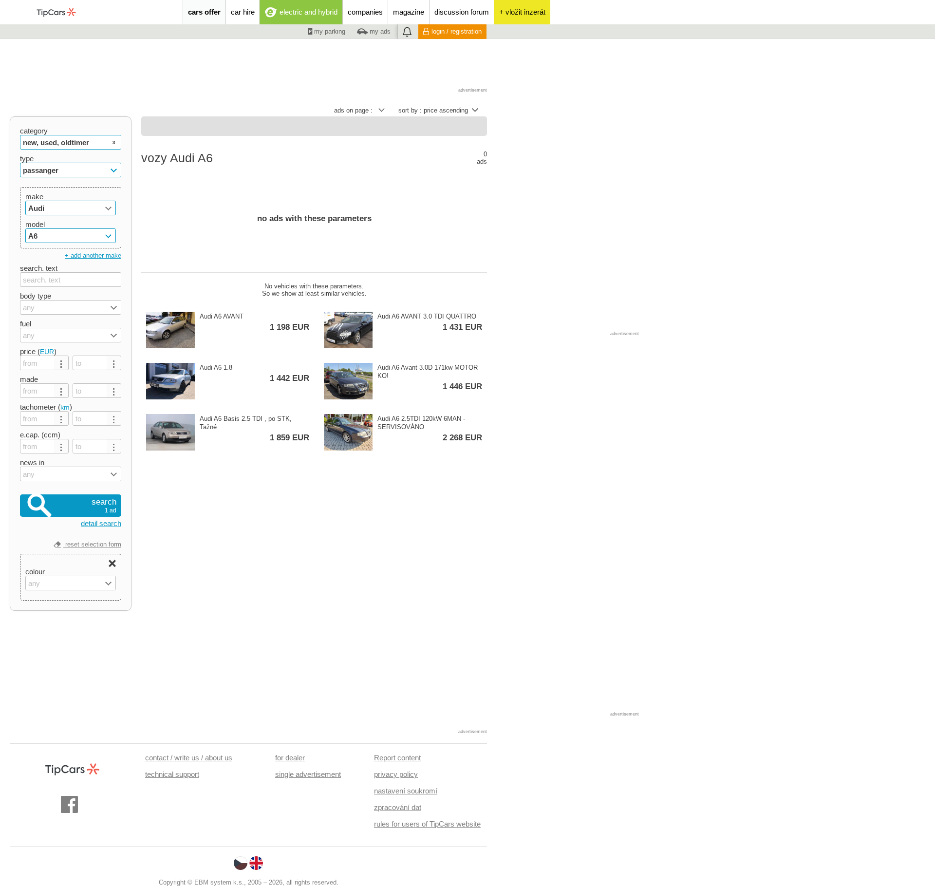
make (34, 196)
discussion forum (461, 12)
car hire (243, 12)
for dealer (290, 758)
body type (35, 296)
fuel (25, 324)
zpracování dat (397, 807)
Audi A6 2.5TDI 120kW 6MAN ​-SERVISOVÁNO (429, 428)
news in (32, 462)
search (104, 505)
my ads (379, 31)
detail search (101, 523)
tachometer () (46, 407)
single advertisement (308, 774)
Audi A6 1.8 (254, 373)
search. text (38, 268)
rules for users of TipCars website (427, 824)
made (29, 379)
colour (35, 571)
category (34, 131)
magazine (408, 12)
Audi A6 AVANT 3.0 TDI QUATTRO (429, 322)
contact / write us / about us (188, 758)
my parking (328, 31)
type (27, 158)
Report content (397, 758)
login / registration (456, 31)
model (35, 224)
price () (38, 351)
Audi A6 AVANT (254, 322)
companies (365, 12)
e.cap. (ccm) (40, 435)
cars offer (204, 12)
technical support (172, 774)
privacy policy (396, 774)
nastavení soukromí (405, 791)
